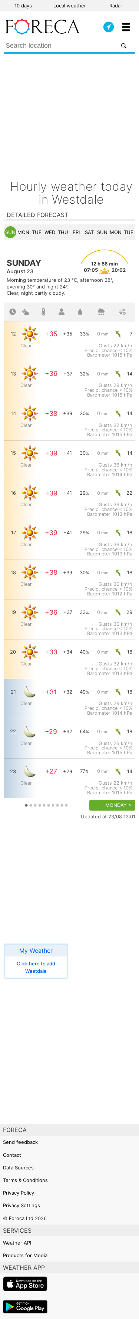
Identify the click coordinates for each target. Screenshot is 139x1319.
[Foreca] (43, 33)
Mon (23, 232)
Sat (89, 232)
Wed (49, 232)
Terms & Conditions (25, 1180)
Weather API (17, 1243)
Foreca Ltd (21, 1218)
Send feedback (20, 1142)
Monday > (118, 805)
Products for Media (25, 1255)
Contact (12, 1155)
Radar (115, 6)
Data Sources (18, 1168)
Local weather (69, 6)
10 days (23, 6)
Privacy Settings (21, 1205)
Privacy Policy (18, 1193)
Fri (76, 232)
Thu (63, 232)
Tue (37, 232)
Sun (10, 232)
